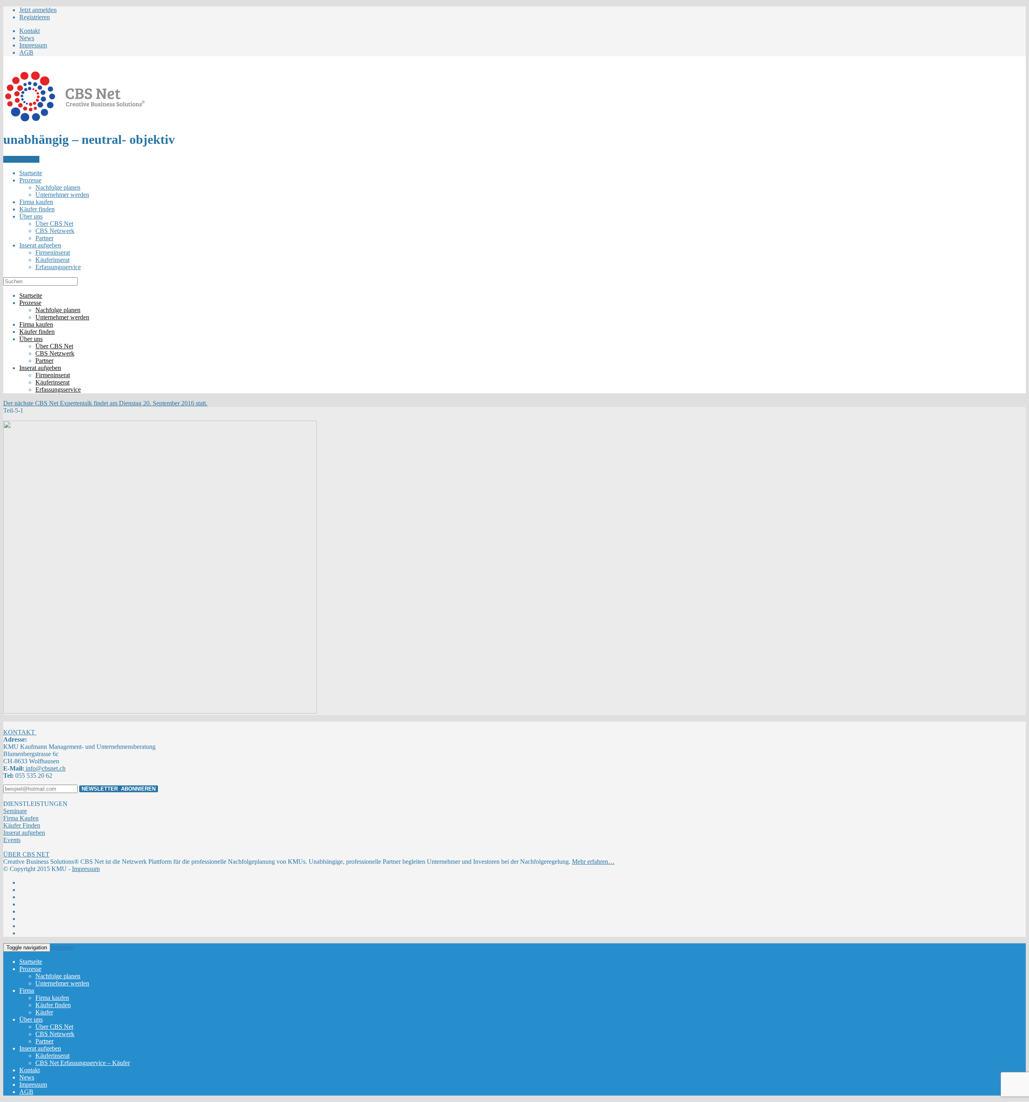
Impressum (86, 868)
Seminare (15, 811)
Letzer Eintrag (21, 159)
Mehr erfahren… (593, 861)
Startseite (61, 947)
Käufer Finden (21, 825)
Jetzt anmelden (38, 9)
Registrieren (34, 17)
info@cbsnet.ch (45, 768)
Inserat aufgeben (24, 832)
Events (11, 839)
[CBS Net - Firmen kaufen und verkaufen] (74, 120)
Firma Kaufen (21, 818)
